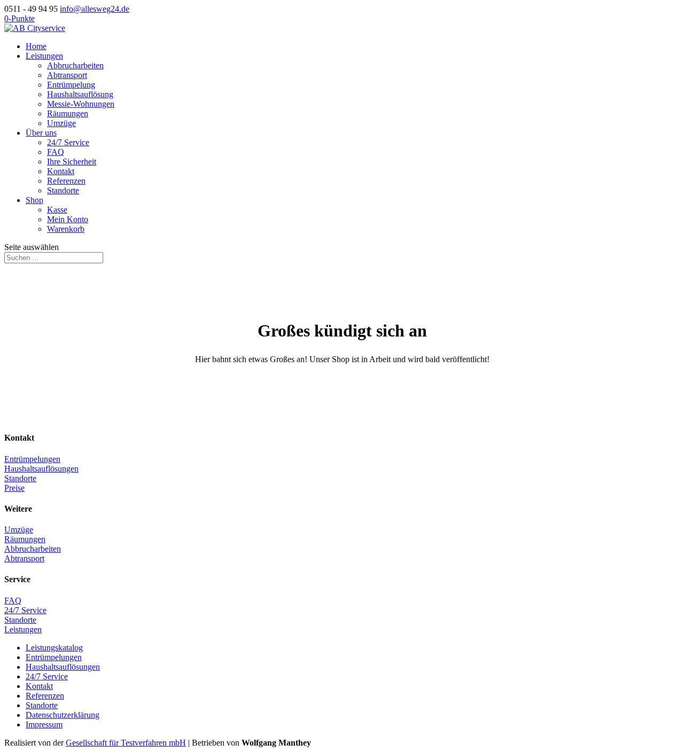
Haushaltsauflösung (80, 94)
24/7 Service (68, 142)
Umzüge (61, 123)
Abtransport (67, 75)
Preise (14, 487)
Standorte (63, 190)
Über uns (41, 132)
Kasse (57, 209)
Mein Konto (67, 219)
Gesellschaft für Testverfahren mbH (126, 742)
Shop (34, 200)
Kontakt (60, 171)
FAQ (55, 151)
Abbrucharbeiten (75, 65)
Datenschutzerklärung (62, 714)
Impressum (44, 724)
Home (36, 46)
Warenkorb (65, 228)
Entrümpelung (71, 84)
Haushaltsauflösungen (41, 468)
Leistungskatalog (54, 647)
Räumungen (67, 113)
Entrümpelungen (32, 459)
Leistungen (44, 55)
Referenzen (66, 180)
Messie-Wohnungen (80, 103)
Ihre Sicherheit (71, 161)
